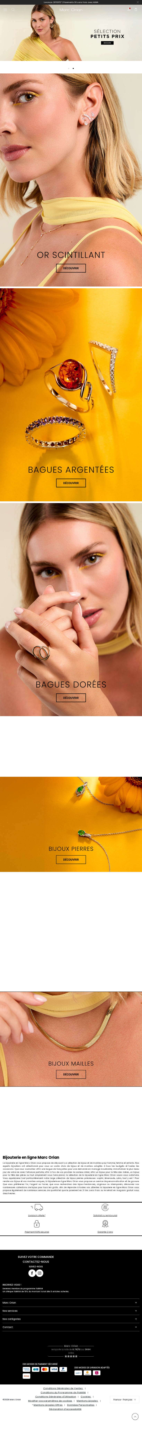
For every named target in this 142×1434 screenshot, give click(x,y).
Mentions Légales (87, 1400)
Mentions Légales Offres (48, 1405)
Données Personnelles (80, 1405)
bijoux (17, 1181)
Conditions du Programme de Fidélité (63, 1392)
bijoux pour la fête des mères (114, 1172)
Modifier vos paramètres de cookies (50, 1400)
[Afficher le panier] (135, 10)
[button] (68, 68)
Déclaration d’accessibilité (65, 1409)
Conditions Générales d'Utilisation (55, 1396)
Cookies (86, 1396)
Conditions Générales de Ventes (63, 1388)
